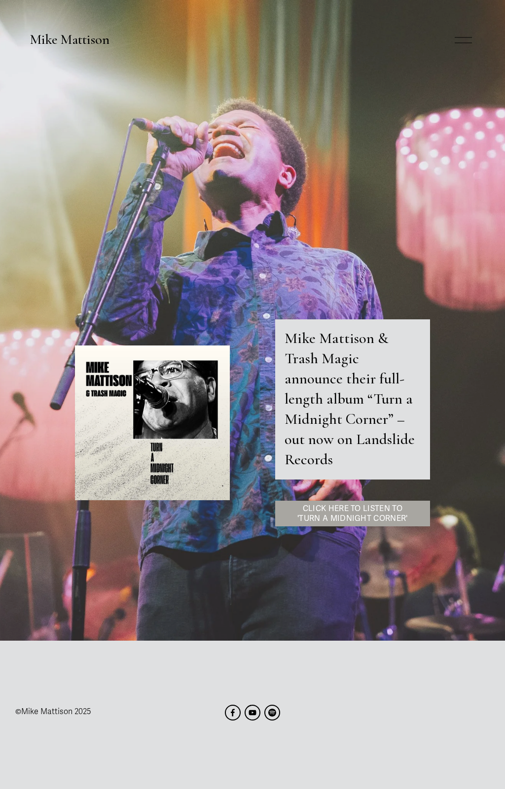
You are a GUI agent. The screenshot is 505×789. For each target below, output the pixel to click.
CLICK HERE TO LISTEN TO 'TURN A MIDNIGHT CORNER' (352, 513)
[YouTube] (252, 712)
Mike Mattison (69, 39)
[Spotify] (272, 712)
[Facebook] (233, 712)
